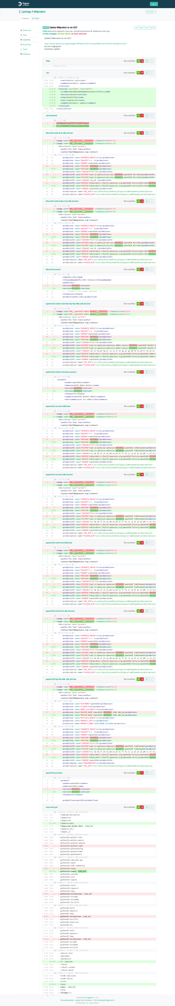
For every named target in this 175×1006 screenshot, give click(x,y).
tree (146, 28)
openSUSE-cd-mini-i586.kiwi (58, 406)
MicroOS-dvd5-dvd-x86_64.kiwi (59, 133)
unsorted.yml (52, 807)
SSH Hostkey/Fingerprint (104, 1000)
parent (152, 28)
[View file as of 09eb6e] (147, 61)
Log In (154, 4)
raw (136, 28)
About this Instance (83, 1000)
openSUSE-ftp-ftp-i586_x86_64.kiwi (61, 679)
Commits (26, 40)
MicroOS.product (53, 269)
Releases (26, 54)
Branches (26, 44)
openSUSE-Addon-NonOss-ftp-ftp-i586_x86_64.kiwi (68, 303)
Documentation (67, 1000)
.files (48, 61)
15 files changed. (49, 33)
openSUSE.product (54, 773)
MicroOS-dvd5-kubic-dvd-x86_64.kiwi (62, 201)
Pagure (90, 997)
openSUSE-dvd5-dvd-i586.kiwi (59, 542)
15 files (44, 31)
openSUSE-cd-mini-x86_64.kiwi (59, 474)
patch (141, 28)
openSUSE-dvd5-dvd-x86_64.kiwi (60, 611)
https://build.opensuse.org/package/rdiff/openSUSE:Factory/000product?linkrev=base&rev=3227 (85, 43)
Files (24, 35)
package (26, 11)
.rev (47, 72)
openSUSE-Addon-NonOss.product (61, 372)
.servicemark (51, 115)
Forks (24, 49)
